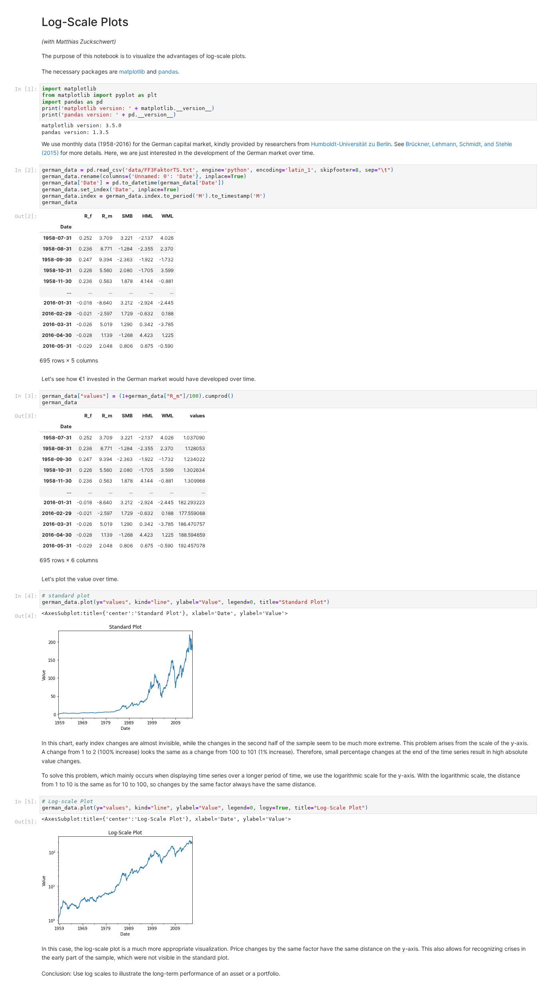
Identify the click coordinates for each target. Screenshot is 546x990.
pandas (168, 71)
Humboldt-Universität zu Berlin (351, 143)
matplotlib (132, 71)
